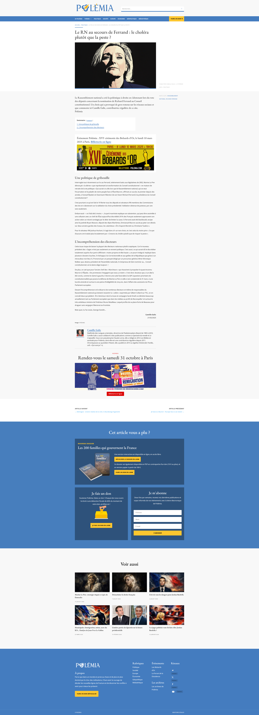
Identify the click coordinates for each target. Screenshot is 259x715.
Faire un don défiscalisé (86, 694)
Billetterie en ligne (115, 394)
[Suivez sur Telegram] (172, 670)
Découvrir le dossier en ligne (127, 459)
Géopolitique (131, 19)
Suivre (174, 674)
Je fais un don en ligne (101, 525)
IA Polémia (78, 19)
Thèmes (87, 19)
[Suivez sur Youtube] (173, 691)
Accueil (77, 25)
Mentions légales (178, 712)
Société (105, 19)
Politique (97, 19)
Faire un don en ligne (124, 472)
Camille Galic (170, 84)
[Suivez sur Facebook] (172, 684)
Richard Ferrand (171, 99)
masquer (89, 120)
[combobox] (152, 8)
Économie (121, 19)
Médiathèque (143, 19)
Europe (113, 19)
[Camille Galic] (80, 336)
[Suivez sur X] (172, 677)
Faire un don (176, 19)
